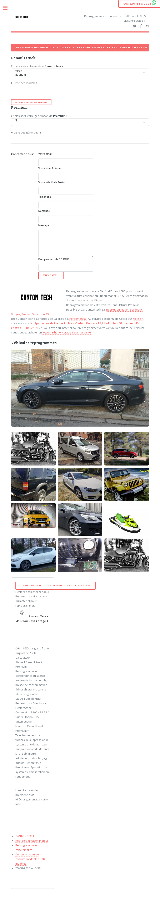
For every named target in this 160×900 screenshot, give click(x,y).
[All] (77, 120)
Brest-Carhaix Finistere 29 (84, 323)
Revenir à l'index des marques (31, 102)
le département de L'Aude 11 (48, 323)
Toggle (7, 8)
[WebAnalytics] (23, 882)
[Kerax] (77, 71)
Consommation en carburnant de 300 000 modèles (30, 859)
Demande (44, 211)
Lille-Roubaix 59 (112, 323)
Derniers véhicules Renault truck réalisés (55, 585)
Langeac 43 (131, 323)
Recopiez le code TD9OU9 (53, 259)
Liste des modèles (25, 83)
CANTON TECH (24, 836)
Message (43, 225)
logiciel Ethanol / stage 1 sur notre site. (66, 332)
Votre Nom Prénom (49, 168)
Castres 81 (18, 328)
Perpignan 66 (78, 319)
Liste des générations (28, 132)
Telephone (44, 196)
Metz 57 (138, 319)
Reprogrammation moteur (31, 841)
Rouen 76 (32, 328)
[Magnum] (77, 75)
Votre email (45, 154)
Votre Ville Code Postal (51, 182)
